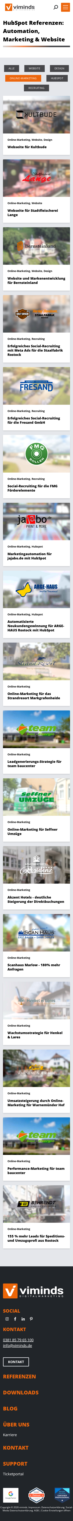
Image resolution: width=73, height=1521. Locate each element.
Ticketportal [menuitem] (13, 1473)
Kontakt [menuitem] (16, 1447)
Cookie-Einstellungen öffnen (55, 1510)
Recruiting (36, 88)
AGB (36, 1510)
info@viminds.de (17, 1345)
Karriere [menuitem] (10, 1434)
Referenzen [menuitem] (19, 1376)
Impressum (34, 1507)
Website (34, 68)
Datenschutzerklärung (53, 1507)
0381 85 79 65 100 (18, 1339)
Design (59, 68)
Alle (12, 68)
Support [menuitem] (15, 1463)
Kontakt (16, 1362)
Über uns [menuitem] (16, 1424)
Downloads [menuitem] (21, 1392)
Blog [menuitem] (10, 1408)
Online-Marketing (23, 78)
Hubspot (57, 78)
